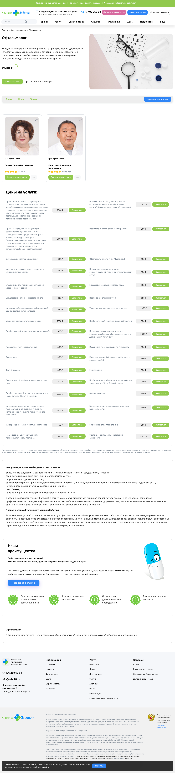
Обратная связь (53, 684)
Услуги (58, 21)
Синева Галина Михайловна (19, 165)
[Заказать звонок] (34, 177)
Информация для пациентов (108, 756)
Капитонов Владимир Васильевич (59, 166)
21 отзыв (21, 172)
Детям (92, 669)
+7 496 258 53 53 (94, 11)
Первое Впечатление (115, 12)
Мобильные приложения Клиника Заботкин (19, 662)
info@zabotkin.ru (11, 679)
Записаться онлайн (137, 12)
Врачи (44, 21)
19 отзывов (66, 172)
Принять (99, 766)
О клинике (114, 21)
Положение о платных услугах (57, 758)
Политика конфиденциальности (85, 756)
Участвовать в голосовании (161, 726)
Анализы (96, 21)
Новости (50, 669)
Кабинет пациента (160, 12)
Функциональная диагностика (103, 698)
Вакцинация (95, 693)
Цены (130, 21)
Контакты (50, 688)
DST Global (128, 758)
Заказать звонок (157, 99)
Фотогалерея (52, 674)
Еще (162, 21)
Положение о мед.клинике (130, 756)
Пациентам (146, 21)
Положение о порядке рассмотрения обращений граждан (91, 758)
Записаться (12, 81)
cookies (23, 764)
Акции (136, 664)
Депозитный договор (143, 679)
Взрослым (94, 664)
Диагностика (76, 21)
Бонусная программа (143, 669)
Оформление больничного (145, 674)
